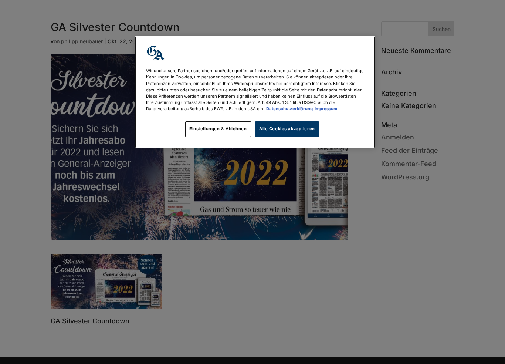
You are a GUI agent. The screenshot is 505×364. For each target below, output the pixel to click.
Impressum (326, 108)
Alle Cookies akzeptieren (287, 128)
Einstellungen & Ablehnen (218, 128)
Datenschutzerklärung (289, 108)
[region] (255, 92)
